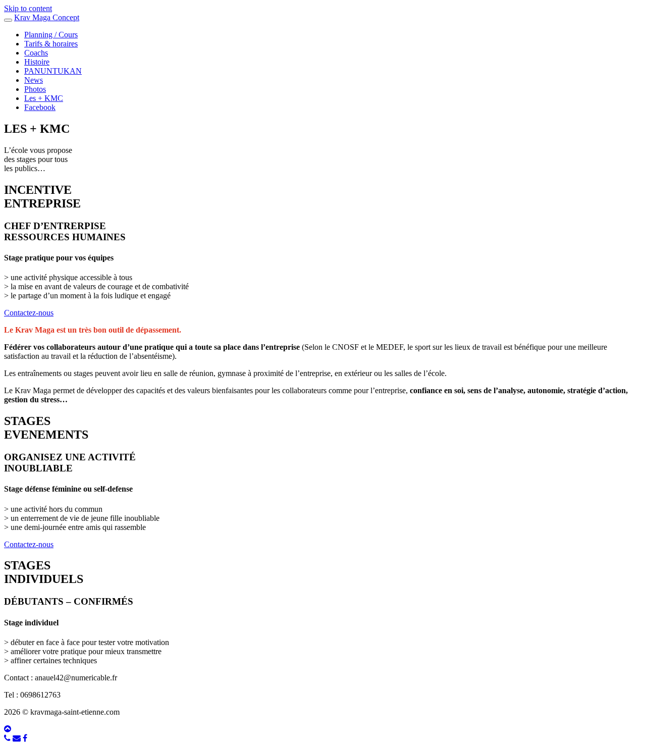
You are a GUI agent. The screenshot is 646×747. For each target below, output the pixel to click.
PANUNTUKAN (53, 71)
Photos (35, 89)
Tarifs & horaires (51, 43)
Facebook (40, 107)
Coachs (36, 52)
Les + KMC (43, 98)
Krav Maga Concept (46, 17)
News (33, 80)
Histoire (36, 62)
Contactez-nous (28, 312)
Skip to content (28, 8)
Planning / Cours (51, 34)
